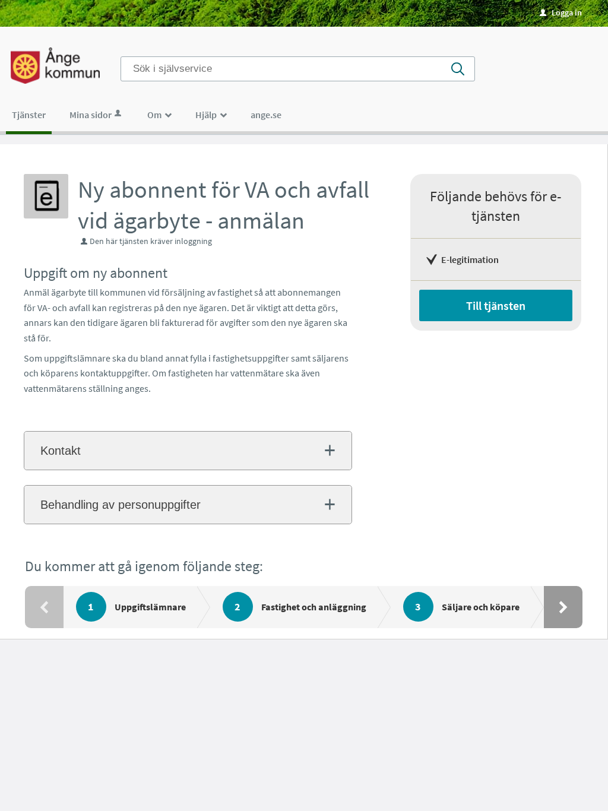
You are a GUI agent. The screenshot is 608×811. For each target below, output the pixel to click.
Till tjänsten (495, 305)
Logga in (561, 12)
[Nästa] (563, 607)
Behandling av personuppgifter (120, 504)
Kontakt (60, 450)
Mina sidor (90, 115)
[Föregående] (44, 607)
